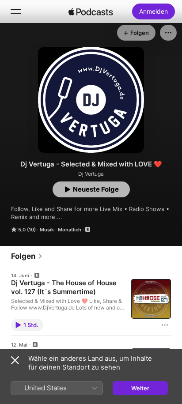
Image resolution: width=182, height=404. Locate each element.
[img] (90, 11)
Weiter (140, 388)
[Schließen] (15, 360)
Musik (47, 230)
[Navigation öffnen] (16, 11)
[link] (27, 256)
